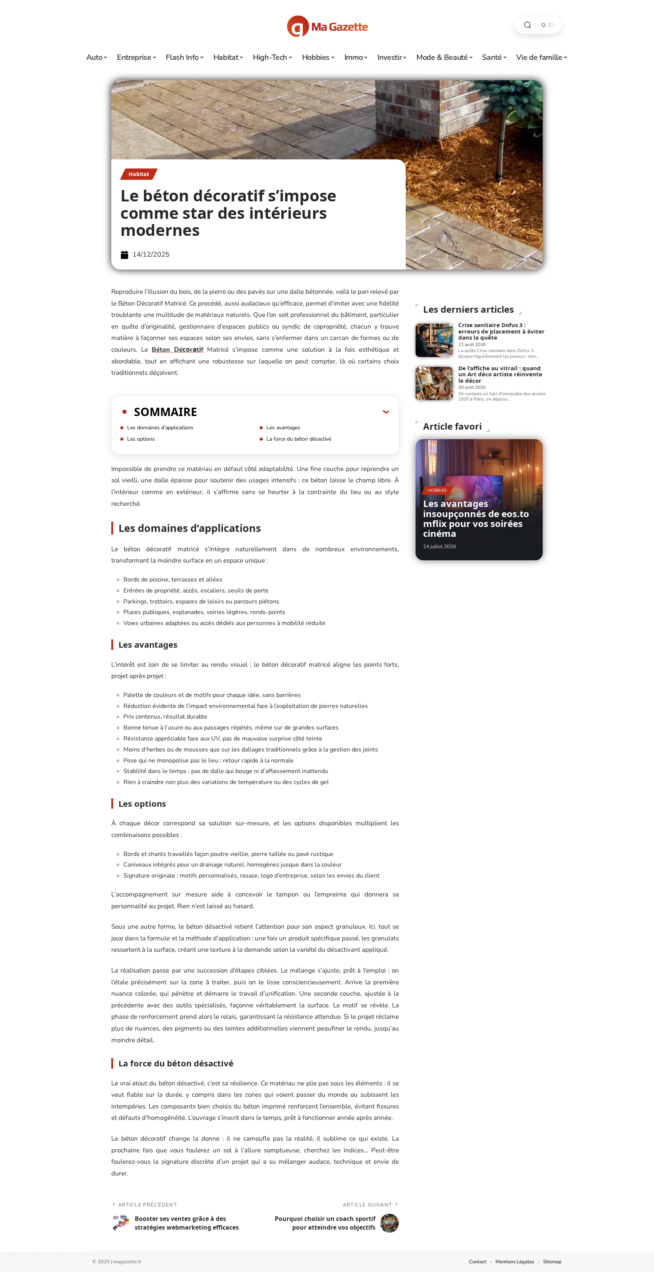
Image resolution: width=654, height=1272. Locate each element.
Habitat (139, 174)
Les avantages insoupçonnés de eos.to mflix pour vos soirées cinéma (476, 518)
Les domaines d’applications (160, 427)
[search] (527, 25)
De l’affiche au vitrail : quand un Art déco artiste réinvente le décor (500, 374)
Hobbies (437, 490)
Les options (141, 439)
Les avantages (283, 427)
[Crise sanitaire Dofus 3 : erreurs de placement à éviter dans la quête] (434, 340)
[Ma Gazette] (327, 25)
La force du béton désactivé (298, 439)
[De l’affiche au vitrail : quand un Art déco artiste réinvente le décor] (434, 383)
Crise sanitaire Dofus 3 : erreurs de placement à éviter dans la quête (501, 331)
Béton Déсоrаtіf (177, 349)
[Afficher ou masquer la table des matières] (293, 411)
